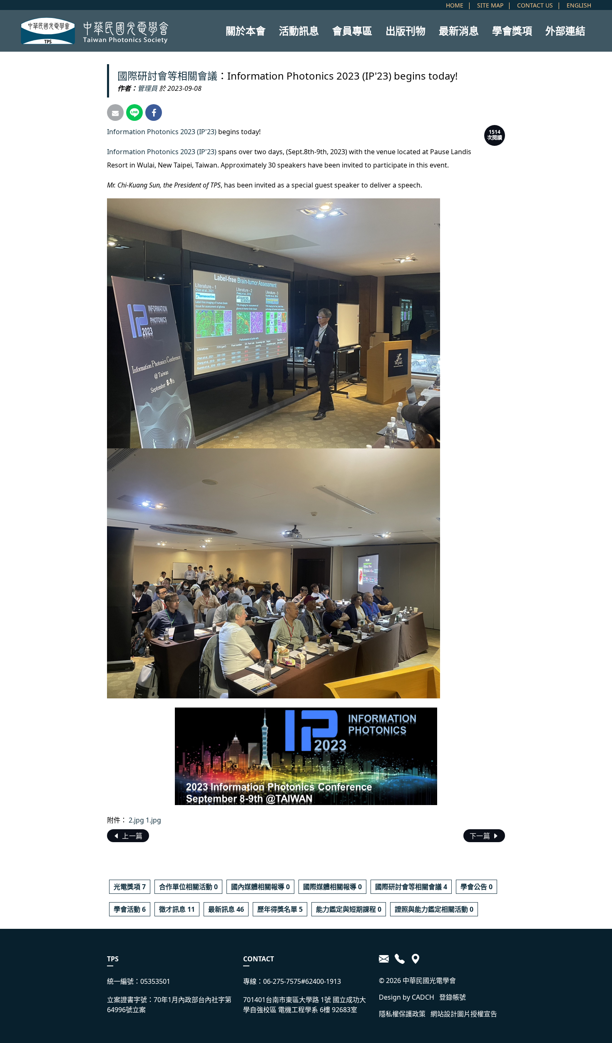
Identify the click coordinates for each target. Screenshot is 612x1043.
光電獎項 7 (130, 886)
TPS (113, 958)
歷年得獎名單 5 (280, 909)
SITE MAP (490, 5)
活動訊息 (299, 31)
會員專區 (352, 31)
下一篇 (481, 835)
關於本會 (246, 31)
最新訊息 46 (226, 909)
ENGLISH (579, 5)
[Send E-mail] (115, 112)
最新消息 (459, 31)
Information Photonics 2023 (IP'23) (161, 131)
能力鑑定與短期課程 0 (348, 909)
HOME (454, 5)
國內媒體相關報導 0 (260, 886)
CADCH (423, 997)
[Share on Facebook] (153, 112)
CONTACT (258, 958)
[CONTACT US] (385, 959)
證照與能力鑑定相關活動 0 (434, 909)
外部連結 (565, 31)
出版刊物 (405, 31)
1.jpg (153, 820)
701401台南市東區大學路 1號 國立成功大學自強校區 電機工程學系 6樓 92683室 (304, 1004)
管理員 (147, 88)
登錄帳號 (452, 997)
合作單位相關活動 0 (188, 886)
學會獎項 (512, 31)
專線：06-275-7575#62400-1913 (292, 981)
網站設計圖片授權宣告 (463, 1013)
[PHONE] (400, 959)
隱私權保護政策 (402, 1013)
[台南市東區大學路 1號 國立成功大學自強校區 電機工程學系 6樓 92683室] (414, 959)
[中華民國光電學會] (94, 31)
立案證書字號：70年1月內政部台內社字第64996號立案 (169, 1004)
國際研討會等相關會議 (167, 76)
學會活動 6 (130, 909)
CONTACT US (535, 5)
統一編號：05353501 (138, 981)
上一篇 (131, 835)
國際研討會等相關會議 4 (411, 886)
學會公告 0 (476, 886)
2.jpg (136, 820)
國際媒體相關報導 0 (332, 886)
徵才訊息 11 (177, 909)
